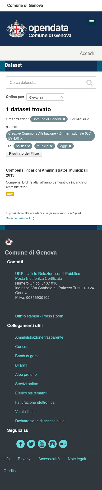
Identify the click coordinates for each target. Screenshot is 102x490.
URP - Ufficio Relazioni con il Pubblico (47, 273)
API (72, 213)
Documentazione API (19, 218)
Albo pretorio (26, 374)
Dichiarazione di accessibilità (40, 421)
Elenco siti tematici (31, 393)
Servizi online (26, 383)
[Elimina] (64, 119)
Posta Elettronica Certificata (38, 278)
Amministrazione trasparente (39, 337)
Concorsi (22, 346)
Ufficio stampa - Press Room (39, 316)
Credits (10, 470)
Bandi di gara (26, 355)
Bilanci (21, 365)
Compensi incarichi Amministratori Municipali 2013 (47, 172)
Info (7, 458)
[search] (89, 82)
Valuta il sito (25, 411)
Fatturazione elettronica (35, 402)
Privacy (24, 458)
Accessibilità (49, 458)
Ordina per (14, 96)
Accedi (87, 53)
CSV (10, 194)
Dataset (13, 64)
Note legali (77, 458)
